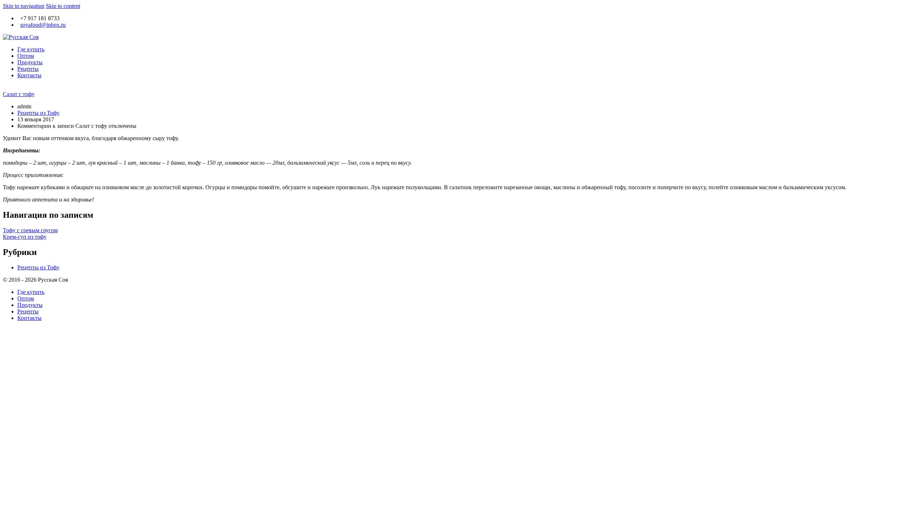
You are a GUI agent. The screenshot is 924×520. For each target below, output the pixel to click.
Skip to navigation (23, 6)
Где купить (30, 49)
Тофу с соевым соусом (30, 230)
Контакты (29, 75)
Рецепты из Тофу (38, 113)
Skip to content (63, 6)
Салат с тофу (19, 94)
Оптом (25, 56)
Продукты (30, 62)
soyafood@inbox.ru (43, 25)
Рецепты (28, 69)
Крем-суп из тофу (25, 237)
